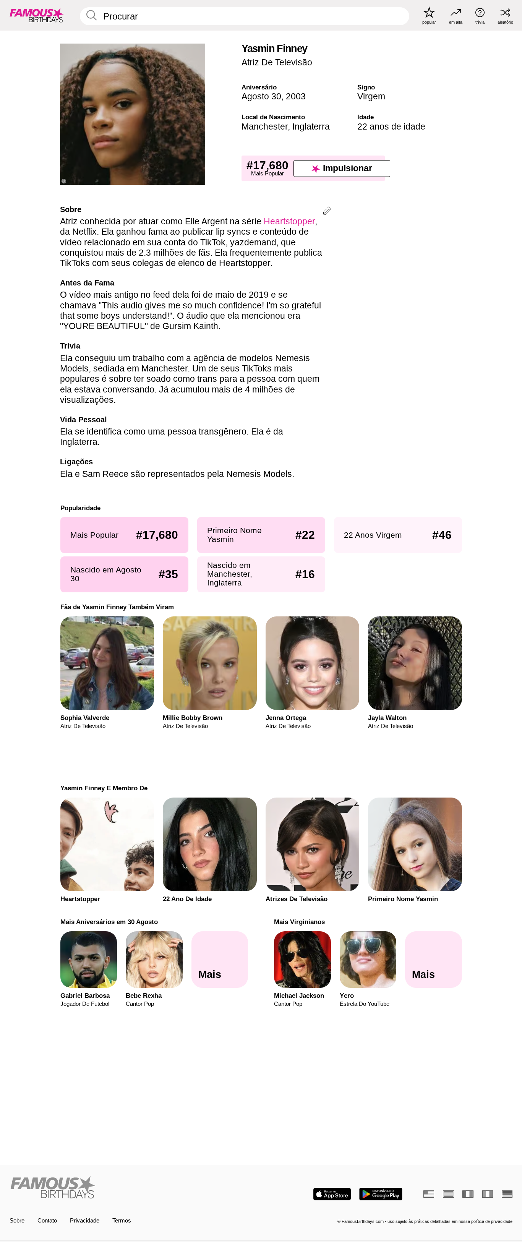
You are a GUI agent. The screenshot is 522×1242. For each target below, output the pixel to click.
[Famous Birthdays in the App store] (332, 1194)
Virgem (371, 96)
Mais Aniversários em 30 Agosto (108, 922)
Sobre (17, 1221)
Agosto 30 (261, 96)
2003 (296, 96)
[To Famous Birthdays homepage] (37, 15)
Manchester (265, 126)
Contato (47, 1221)
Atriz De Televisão (277, 62)
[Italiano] (487, 1194)
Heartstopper (289, 221)
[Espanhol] (448, 1194)
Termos (121, 1221)
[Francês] (467, 1194)
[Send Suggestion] (327, 212)
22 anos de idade (391, 126)
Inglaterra (311, 126)
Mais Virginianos (299, 922)
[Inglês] (428, 1194)
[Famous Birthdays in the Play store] (380, 1194)
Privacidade (84, 1221)
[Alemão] (507, 1194)
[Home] (133, 1188)
